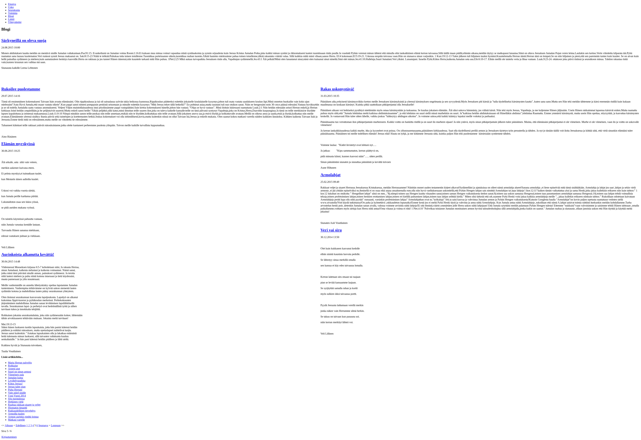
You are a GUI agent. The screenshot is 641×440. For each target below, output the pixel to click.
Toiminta (12, 13)
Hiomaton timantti (17, 407)
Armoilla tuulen (16, 413)
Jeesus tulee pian (17, 386)
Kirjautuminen (9, 436)
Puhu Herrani (15, 389)
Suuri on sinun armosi (19, 371)
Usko (11, 7)
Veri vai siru (331, 230)
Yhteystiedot (14, 22)
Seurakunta (14, 10)
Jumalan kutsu (15, 377)
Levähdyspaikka (16, 380)
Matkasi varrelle (16, 419)
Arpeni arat (14, 368)
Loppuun (56, 425)
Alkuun (9, 425)
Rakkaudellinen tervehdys (21, 410)
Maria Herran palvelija (20, 362)
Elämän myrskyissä (18, 144)
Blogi (11, 16)
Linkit (11, 19)
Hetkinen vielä (15, 401)
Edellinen (21, 425)
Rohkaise (13, 365)
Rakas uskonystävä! (337, 89)
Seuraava (43, 425)
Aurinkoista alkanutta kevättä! (27, 254)
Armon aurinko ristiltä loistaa (23, 416)
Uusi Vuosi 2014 (17, 395)
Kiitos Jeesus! (15, 383)
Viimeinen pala (16, 374)
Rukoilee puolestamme (20, 89)
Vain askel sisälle (17, 392)
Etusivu (12, 4)
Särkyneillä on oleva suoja (23, 40)
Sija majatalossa (16, 398)
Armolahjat (330, 175)
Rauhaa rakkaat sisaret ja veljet (24, 404)
